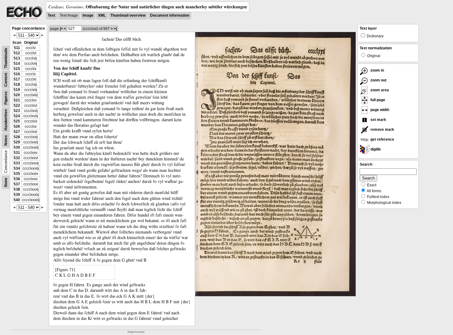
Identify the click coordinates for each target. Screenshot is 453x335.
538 (17, 189)
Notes (6, 140)
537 (17, 184)
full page (377, 100)
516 (17, 74)
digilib (375, 149)
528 (17, 137)
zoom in (376, 70)
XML (102, 15)
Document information (169, 15)
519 (17, 90)
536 (17, 179)
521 (17, 100)
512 (17, 53)
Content (6, 80)
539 (17, 194)
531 (17, 153)
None (6, 182)
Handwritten (6, 119)
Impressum (136, 331)
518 (17, 84)
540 (17, 200)
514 (17, 63)
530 (17, 147)
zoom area (379, 90)
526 (17, 126)
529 (17, 142)
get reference (381, 139)
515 (17, 69)
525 (17, 121)
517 (17, 79)
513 (17, 58)
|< (61, 29)
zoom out (377, 80)
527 (17, 132)
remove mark (381, 129)
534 (17, 168)
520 (17, 95)
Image (88, 15)
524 (17, 116)
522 (17, 105)
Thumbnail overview (127, 15)
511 (17, 48)
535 (17, 174)
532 (17, 158)
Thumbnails (6, 58)
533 (17, 163)
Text (51, 15)
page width (379, 110)
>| (115, 29)
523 (17, 111)
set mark (377, 120)
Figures (6, 98)
